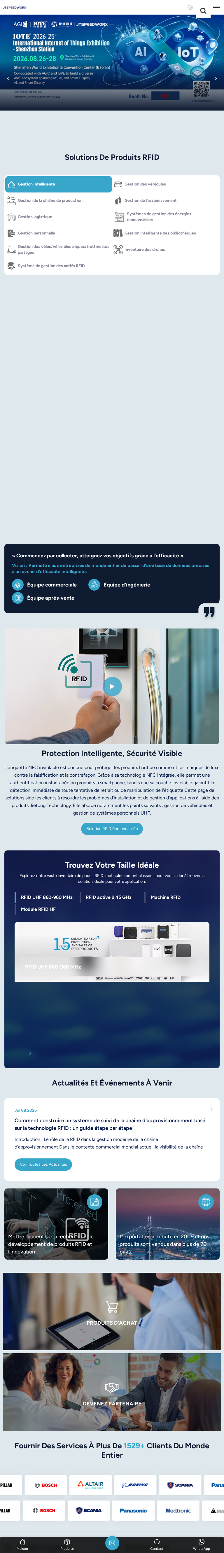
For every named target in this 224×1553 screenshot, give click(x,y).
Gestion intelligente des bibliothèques (160, 233)
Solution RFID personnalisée (112, 828)
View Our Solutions (112, 125)
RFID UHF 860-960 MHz (53, 967)
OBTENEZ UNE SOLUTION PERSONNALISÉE (51, 486)
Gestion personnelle (36, 233)
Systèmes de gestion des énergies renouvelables (159, 216)
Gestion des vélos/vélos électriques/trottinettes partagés (63, 249)
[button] (8, 78)
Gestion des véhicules (145, 184)
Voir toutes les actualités (43, 1164)
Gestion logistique (35, 216)
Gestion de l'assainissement (151, 200)
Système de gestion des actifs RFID (51, 265)
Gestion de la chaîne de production (50, 200)
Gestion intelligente (36, 184)
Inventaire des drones (145, 249)
